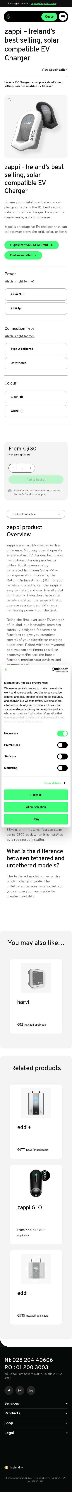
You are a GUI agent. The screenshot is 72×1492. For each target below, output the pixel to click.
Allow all (36, 794)
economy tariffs (19, 655)
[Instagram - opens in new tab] (20, 1390)
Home (7, 82)
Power (10, 274)
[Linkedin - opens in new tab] (31, 1390)
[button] (9, 101)
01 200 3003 (32, 1368)
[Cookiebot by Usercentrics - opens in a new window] (52, 669)
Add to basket (36, 480)
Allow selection (36, 807)
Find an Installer (21, 255)
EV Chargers (22, 82)
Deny (36, 819)
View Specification (54, 70)
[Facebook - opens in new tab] (8, 1390)
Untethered (18, 363)
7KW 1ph (16, 308)
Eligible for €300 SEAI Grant (29, 245)
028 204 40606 (32, 1360)
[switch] (62, 745)
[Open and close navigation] (63, 17)
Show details (52, 783)
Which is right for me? (20, 282)
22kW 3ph (17, 294)
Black (14, 397)
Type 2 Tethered (22, 349)
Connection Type (20, 329)
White (15, 411)
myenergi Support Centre (43, 3)
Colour (10, 383)
